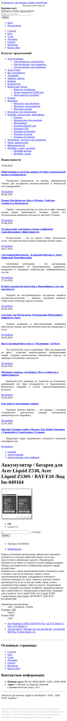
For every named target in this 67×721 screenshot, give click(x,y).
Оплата (11, 42)
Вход (10, 22)
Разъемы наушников (24, 131)
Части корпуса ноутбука (26, 95)
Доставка (12, 39)
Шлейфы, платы (22, 153)
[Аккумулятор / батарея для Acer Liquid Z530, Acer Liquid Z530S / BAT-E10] (16, 518)
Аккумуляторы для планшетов (30, 64)
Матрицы (12, 100)
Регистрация (14, 25)
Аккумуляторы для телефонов (30, 67)
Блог (9, 33)
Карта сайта (13, 47)
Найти (5, 17)
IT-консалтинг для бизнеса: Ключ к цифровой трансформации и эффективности (27, 230)
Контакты (12, 44)
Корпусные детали (17, 86)
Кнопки (18, 117)
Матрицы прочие (23, 109)
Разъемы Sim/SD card (25, 125)
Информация (14, 549)
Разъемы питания (23, 134)
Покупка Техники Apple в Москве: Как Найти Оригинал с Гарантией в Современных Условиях (33, 430)
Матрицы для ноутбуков (26, 103)
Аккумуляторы (15, 58)
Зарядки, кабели (16, 78)
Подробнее (7, 191)
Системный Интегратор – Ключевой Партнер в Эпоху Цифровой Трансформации (31, 256)
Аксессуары (13, 70)
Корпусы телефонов (24, 89)
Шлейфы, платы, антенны (21, 148)
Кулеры (11, 98)
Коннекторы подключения (28, 120)
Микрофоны (20, 123)
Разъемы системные (24, 137)
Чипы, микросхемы (17, 142)
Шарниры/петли (16, 145)
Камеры (11, 81)
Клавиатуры (14, 84)
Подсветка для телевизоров (22, 111)
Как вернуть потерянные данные (20, 403)
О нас (10, 36)
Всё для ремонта (16, 72)
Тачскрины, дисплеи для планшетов (26, 139)
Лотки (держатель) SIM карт (29, 92)
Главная (11, 30)
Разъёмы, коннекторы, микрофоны (25, 114)
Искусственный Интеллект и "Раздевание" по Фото (30, 343)
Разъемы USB (21, 128)
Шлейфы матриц (23, 151)
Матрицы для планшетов (27, 106)
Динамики (13, 75)
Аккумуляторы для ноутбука (29, 61)
